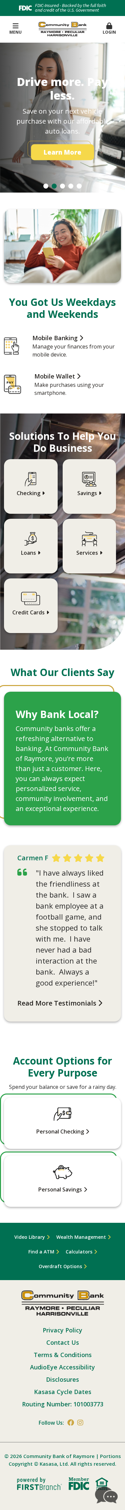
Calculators (79, 1251)
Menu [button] (15, 32)
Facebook (70, 1422)
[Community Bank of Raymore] (62, 28)
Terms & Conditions (63, 1355)
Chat (106, 1495)
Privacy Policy (62, 1330)
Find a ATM (41, 1251)
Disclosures (62, 1379)
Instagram (80, 1422)
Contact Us (62, 1342)
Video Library (29, 1237)
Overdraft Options (60, 1266)
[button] (109, 29)
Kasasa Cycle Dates (62, 1392)
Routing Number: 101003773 (62, 1404)
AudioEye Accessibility (62, 1367)
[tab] (45, 186)
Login (109, 32)
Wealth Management (81, 1237)
